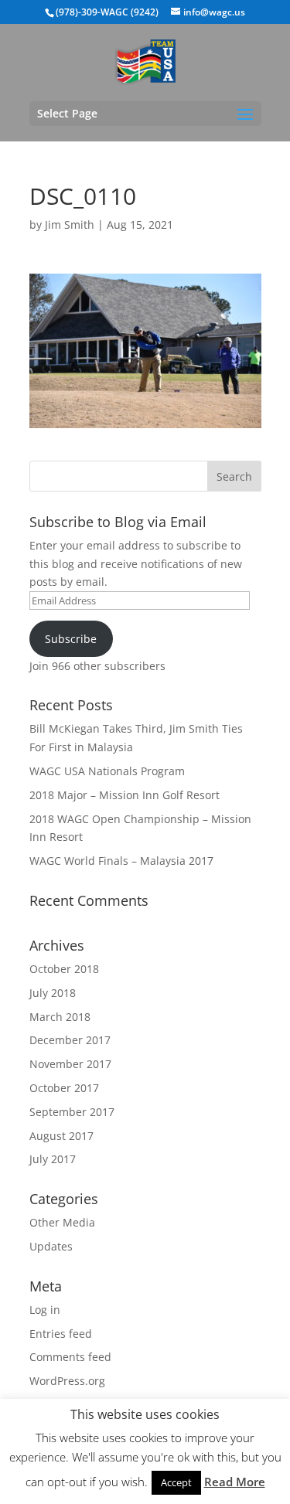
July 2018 (52, 992)
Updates (51, 1246)
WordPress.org (67, 1380)
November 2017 (70, 1064)
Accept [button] (176, 1482)
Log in (44, 1309)
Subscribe (71, 638)
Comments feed (70, 1356)
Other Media (62, 1222)
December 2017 (70, 1040)
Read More (234, 1481)
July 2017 (52, 1159)
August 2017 (61, 1135)
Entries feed (60, 1333)
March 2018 (59, 1016)
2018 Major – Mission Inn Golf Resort (124, 795)
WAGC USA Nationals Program (107, 771)
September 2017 (71, 1111)
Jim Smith (69, 224)
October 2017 (64, 1087)
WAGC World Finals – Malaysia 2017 (121, 860)
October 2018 (64, 968)
